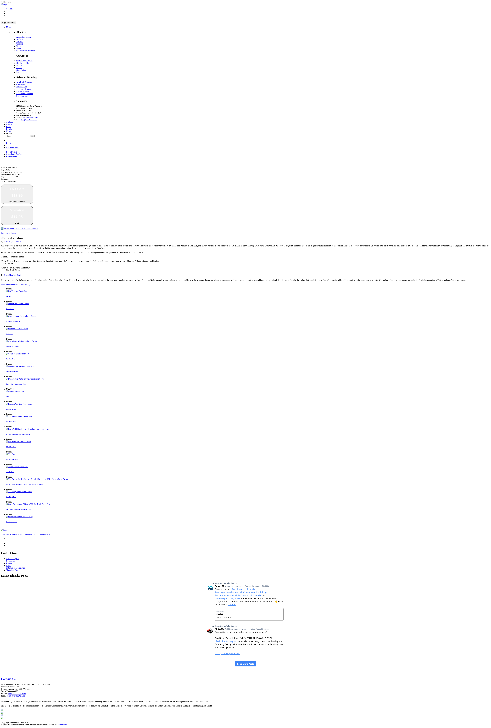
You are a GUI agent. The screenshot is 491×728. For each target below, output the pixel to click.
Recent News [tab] (11, 156)
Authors (19, 39)
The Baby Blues (11, 497)
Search (9, 133)
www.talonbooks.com (30, 117)
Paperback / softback (17, 195)
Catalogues (20, 84)
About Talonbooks (23, 37)
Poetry (19, 72)
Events (19, 46)
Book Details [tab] (11, 152)
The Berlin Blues (11, 421)
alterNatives (10, 472)
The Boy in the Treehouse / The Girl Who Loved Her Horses (24, 484)
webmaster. (62, 725)
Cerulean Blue (10, 359)
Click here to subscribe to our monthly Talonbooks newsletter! (26, 534)
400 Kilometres (12, 147)
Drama (19, 65)
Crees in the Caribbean (13, 346)
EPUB (17, 216)
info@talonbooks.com (29, 120)
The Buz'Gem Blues (12, 459)
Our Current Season (24, 61)
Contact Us (10, 561)
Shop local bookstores (8, 233)
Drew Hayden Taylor (12, 241)
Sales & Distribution (24, 94)
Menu (8, 27)
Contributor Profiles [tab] (14, 154)
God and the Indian (12, 371)
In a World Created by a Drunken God (18, 434)
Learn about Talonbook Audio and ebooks (21, 228)
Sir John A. (9, 334)
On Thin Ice (9, 296)
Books (8, 127)
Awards (19, 41)
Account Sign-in (12, 559)
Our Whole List (22, 63)
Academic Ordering (24, 82)
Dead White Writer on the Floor (16, 384)
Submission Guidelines (25, 51)
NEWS (8, 396)
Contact (9, 9)
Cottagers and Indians (13, 321)
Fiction (19, 68)
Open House (10, 309)
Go (32, 136)
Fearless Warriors (11, 409)
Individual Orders (23, 89)
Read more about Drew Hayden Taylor (17, 284)
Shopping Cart (22, 96)
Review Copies (22, 91)
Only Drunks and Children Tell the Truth (18, 509)
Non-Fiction (21, 70)
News (18, 48)
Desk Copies (21, 87)
